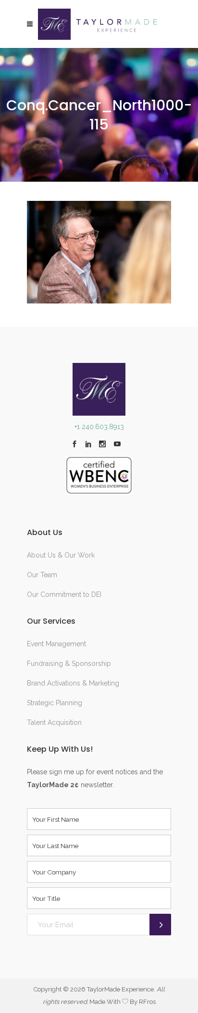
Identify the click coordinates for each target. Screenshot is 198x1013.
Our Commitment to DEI (64, 594)
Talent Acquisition (54, 722)
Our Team (42, 575)
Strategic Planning (54, 703)
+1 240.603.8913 (99, 427)
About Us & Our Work (61, 555)
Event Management (56, 644)
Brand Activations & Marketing (73, 683)
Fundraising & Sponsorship (69, 663)
